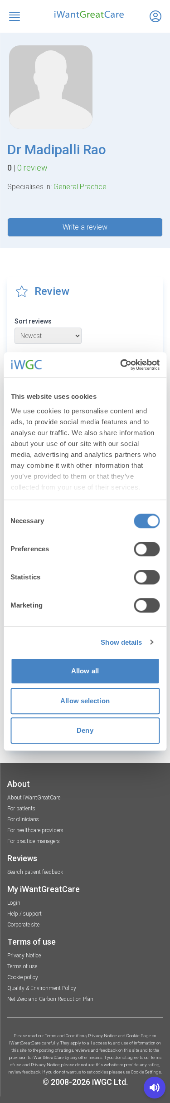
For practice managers (33, 841)
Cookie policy (22, 977)
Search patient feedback (35, 872)
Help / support (24, 914)
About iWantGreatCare (33, 797)
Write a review (85, 227)
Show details (121, 642)
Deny (85, 730)
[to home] (85, 14)
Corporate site (23, 925)
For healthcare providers (35, 830)
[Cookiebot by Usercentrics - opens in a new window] (121, 365)
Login (13, 903)
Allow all (85, 671)
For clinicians (23, 819)
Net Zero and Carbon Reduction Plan (50, 999)
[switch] (147, 549)
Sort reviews (33, 321)
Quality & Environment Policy (41, 988)
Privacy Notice (24, 955)
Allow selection (85, 701)
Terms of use (22, 966)
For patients (21, 808)
